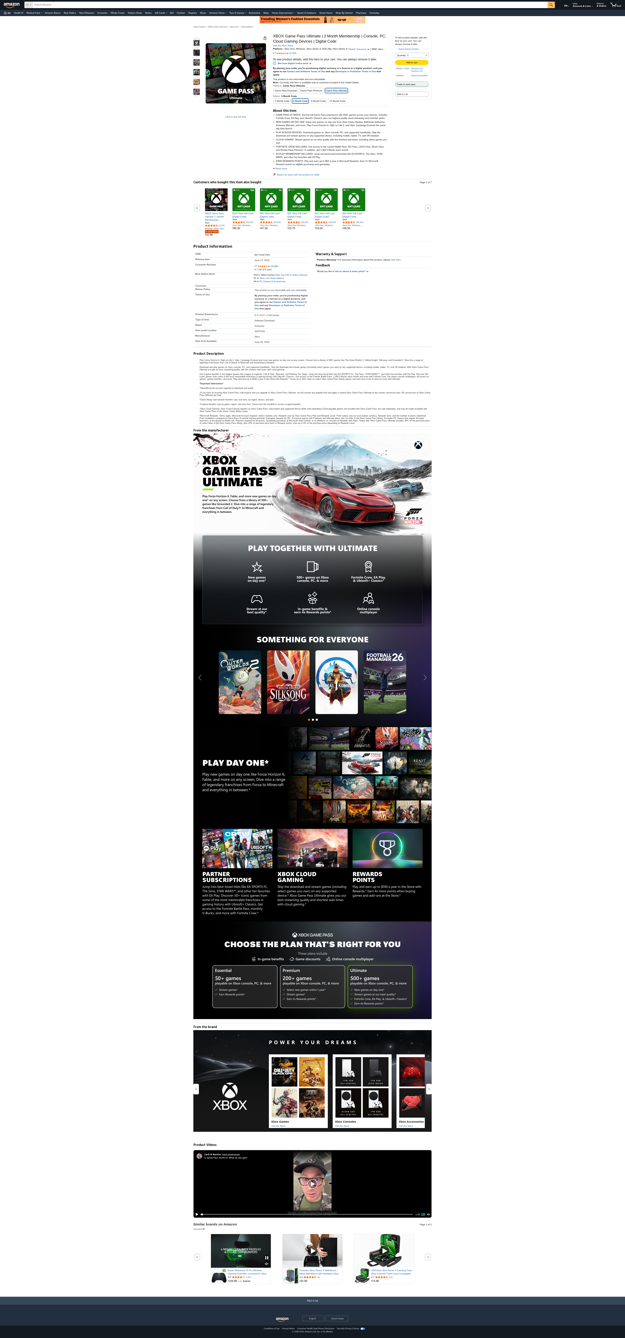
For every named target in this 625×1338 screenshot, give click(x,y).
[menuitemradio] (423, 1214)
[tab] (309, 720)
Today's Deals (135, 13)
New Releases (86, 13)
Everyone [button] (362, 49)
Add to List (402, 94)
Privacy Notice (288, 1328)
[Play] (196, 1214)
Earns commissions (231, 1154)
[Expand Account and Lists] (592, 6)
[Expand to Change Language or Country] (568, 6)
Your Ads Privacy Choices (348, 1328)
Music (203, 13)
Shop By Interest (344, 13)
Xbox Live (234, 27)
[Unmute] (428, 1214)
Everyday (374, 13)
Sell (172, 13)
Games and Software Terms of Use (306, 71)
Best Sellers (70, 13)
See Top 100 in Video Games (291, 275)
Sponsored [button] (197, 1229)
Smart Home (325, 13)
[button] (7, 13)
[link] (216, 217)
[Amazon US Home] (282, 1320)
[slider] (306, 1214)
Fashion (181, 13)
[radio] (197, 43)
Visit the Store (278, 1126)
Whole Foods (117, 13)
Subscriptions (247, 27)
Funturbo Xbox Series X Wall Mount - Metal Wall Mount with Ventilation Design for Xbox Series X (320, 1272)
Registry (192, 13)
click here (396, 259)
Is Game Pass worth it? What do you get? (225, 1157)
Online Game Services (218, 27)
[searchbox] (290, 5)
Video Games (199, 27)
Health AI (18, 13)
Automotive (254, 13)
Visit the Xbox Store (283, 45)
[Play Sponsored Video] (312, 1251)
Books (148, 13)
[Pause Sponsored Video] (267, 1258)
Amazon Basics (53, 13)
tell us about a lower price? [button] (350, 271)
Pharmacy (361, 13)
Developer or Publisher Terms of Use (355, 71)
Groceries (102, 13)
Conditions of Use (272, 1328)
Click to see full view (235, 116)
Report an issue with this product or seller (298, 174)
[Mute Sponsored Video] (267, 1264)
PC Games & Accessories (272, 281)
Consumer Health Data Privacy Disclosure (315, 1328)
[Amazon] (12, 5)
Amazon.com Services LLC (417, 69)
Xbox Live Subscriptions (271, 278)
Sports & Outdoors (306, 13)
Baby (266, 13)
